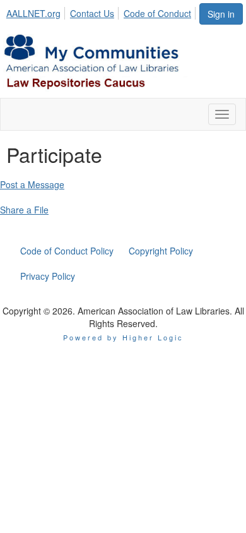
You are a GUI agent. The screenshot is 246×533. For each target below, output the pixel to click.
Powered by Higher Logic (123, 337)
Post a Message (32, 184)
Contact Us (92, 13)
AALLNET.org (33, 13)
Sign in (221, 14)
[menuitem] (37, 11)
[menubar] (102, 11)
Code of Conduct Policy (67, 250)
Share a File (24, 209)
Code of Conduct (157, 13)
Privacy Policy (47, 276)
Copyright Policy (161, 250)
